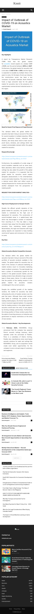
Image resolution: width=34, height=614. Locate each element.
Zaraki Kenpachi (7, 29)
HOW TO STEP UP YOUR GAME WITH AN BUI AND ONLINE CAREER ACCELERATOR (16, 494)
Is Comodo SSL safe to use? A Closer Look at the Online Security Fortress (21, 383)
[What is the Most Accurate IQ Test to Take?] (6, 552)
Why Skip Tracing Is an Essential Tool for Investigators (14, 499)
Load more (16, 458)
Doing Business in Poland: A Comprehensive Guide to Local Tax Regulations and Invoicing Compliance (17, 483)
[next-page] (6, 398)
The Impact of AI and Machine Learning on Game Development (16, 515)
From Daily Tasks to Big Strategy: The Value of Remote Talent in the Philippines (16, 489)
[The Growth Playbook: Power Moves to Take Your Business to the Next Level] (6, 391)
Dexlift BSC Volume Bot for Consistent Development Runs (17, 478)
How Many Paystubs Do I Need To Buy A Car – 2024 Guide (17, 505)
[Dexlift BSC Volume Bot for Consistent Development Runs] (6, 375)
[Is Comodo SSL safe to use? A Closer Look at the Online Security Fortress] (6, 383)
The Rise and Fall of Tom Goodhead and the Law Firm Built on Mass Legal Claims (17, 467)
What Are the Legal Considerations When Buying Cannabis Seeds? (16, 510)
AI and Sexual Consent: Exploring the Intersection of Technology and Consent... (22, 559)
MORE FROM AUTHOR (22, 368)
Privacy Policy (17, 609)
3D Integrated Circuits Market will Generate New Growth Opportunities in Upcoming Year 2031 (17, 438)
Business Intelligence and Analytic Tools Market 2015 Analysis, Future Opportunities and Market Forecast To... (16, 416)
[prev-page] (3, 398)
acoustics (7, 64)
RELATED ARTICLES (8, 368)
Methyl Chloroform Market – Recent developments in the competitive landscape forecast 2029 (16, 450)
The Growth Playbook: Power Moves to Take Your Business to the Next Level (21, 391)
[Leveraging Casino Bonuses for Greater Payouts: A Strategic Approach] (6, 569)
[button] (3, 10)
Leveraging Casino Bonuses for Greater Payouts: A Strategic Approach (21, 568)
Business (8, 14)
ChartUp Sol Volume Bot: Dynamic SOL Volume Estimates (16, 472)
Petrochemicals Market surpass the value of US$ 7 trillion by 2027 (9, 360)
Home (3, 14)
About (23, 609)
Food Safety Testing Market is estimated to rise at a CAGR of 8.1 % (25, 360)
